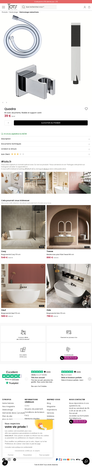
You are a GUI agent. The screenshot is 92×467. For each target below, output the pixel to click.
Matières (50, 416)
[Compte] (85, 7)
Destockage (7, 409)
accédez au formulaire (79, 416)
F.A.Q (27, 415)
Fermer (11, 455)
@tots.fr (46, 169)
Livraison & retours (9, 149)
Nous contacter (77, 399)
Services (50, 413)
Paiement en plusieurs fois (69, 337)
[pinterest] (14, 459)
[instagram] (9, 459)
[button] (5, 463)
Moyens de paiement (34, 409)
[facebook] (3, 459)
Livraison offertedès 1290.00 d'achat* (23, 338)
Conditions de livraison (34, 412)
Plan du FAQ (7, 419)
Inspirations (52, 409)
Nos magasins (8, 406)
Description (6, 139)
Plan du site (7, 416)
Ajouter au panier (50, 122)
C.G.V (27, 406)
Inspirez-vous (53, 399)
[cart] (89, 7)
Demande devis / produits (13, 413)
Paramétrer (27, 455)
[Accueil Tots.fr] (12, 7)
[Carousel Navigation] (5, 102)
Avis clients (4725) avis (23, 356)
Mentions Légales (32, 418)
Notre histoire (8, 403)
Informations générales (31, 400)
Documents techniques (11, 144)
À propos (6, 399)
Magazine (51, 406)
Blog (49, 403)
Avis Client (5, 154)
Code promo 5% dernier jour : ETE (46, 2)
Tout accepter (44, 455)
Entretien (50, 419)
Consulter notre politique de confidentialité (18, 447)
